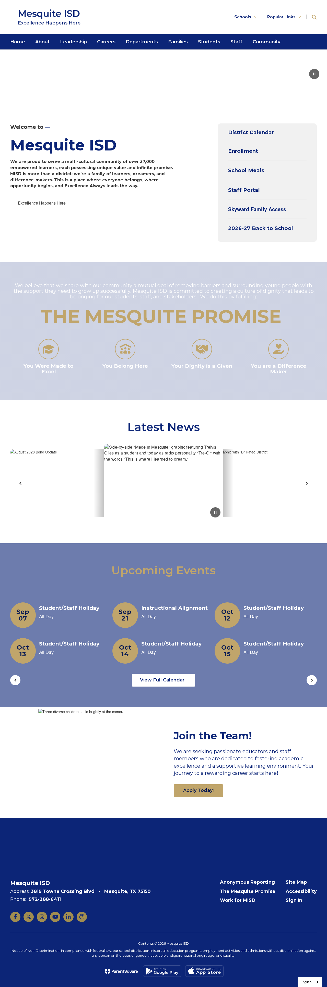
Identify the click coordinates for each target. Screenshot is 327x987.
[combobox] (310, 982)
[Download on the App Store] (204, 971)
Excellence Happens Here (42, 203)
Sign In (294, 900)
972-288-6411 (45, 899)
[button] (245, 17)
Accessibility (301, 891)
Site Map (296, 882)
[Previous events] (15, 680)
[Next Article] (306, 483)
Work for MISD (237, 900)
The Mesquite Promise (247, 891)
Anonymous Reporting (247, 882)
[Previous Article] (20, 483)
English (305, 981)
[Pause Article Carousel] (215, 512)
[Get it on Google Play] (162, 971)
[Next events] (312, 680)
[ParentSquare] (121, 971)
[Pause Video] (314, 74)
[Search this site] (314, 17)
